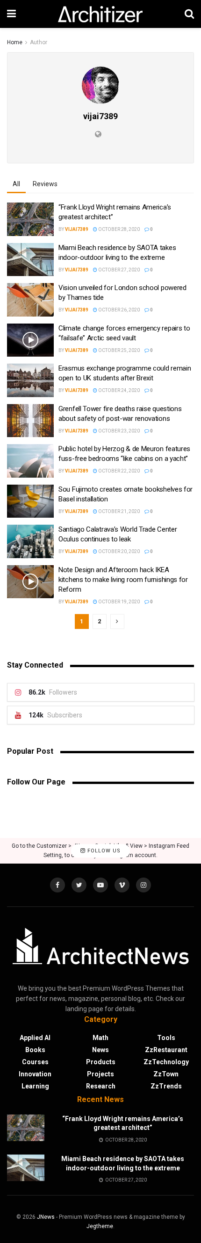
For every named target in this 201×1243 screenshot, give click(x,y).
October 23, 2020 (118, 430)
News (100, 1050)
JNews (46, 1217)
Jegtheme (99, 1226)
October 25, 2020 (118, 350)
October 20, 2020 (118, 551)
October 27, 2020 (118, 269)
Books (35, 1050)
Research (100, 1086)
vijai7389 (76, 229)
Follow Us (103, 851)
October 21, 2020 (118, 511)
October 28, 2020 (118, 229)
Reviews (45, 184)
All (16, 184)
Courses (35, 1062)
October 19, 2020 (118, 601)
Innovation (35, 1074)
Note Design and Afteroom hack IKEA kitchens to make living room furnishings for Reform (123, 580)
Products (100, 1062)
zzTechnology (166, 1062)
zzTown (166, 1074)
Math (100, 1037)
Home (14, 42)
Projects (100, 1074)
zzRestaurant (166, 1050)
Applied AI (35, 1037)
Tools (166, 1037)
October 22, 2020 (118, 470)
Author (38, 42)
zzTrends (166, 1086)
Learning (35, 1086)
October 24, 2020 (118, 390)
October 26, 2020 (118, 309)
